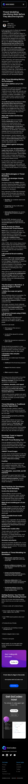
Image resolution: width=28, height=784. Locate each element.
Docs (3, 767)
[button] (23, 4)
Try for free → (14, 685)
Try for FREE (14, 710)
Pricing (4, 764)
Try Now (13, 662)
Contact (4, 771)
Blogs (3, 769)
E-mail (18, 771)
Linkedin (18, 767)
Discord (18, 764)
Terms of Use (6, 774)
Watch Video (14, 715)
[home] (8, 4)
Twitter (18, 769)
